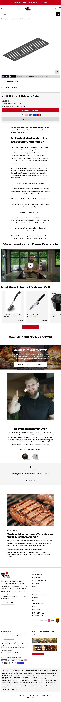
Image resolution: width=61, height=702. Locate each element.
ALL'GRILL (7, 19)
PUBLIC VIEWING (36, 577)
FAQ (33, 600)
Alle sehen (37, 654)
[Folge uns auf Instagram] (7, 602)
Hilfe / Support (36, 592)
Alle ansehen (30, 327)
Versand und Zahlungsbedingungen (41, 595)
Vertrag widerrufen (37, 574)
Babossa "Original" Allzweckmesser (32, 315)
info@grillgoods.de (9, 639)
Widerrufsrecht (22, 695)
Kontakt (34, 586)
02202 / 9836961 (7, 650)
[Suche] (58, 14)
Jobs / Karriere (36, 612)
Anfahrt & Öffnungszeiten (39, 580)
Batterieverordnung (47, 695)
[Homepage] (5, 572)
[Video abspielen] (30, 265)
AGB (30, 695)
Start (2, 19)
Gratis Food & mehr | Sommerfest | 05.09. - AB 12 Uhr (31, 2)
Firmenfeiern (35, 583)
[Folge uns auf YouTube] (12, 602)
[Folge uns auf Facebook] (3, 602)
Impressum (36, 695)
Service (34, 589)
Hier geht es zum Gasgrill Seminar (30, 364)
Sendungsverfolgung (37, 603)
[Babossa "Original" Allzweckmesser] (37, 302)
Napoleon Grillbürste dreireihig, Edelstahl (12, 315)
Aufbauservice (36, 609)
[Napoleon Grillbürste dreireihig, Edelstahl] (13, 302)
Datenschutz (12, 695)
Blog (33, 606)
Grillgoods (33, 697)
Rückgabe (35, 597)
